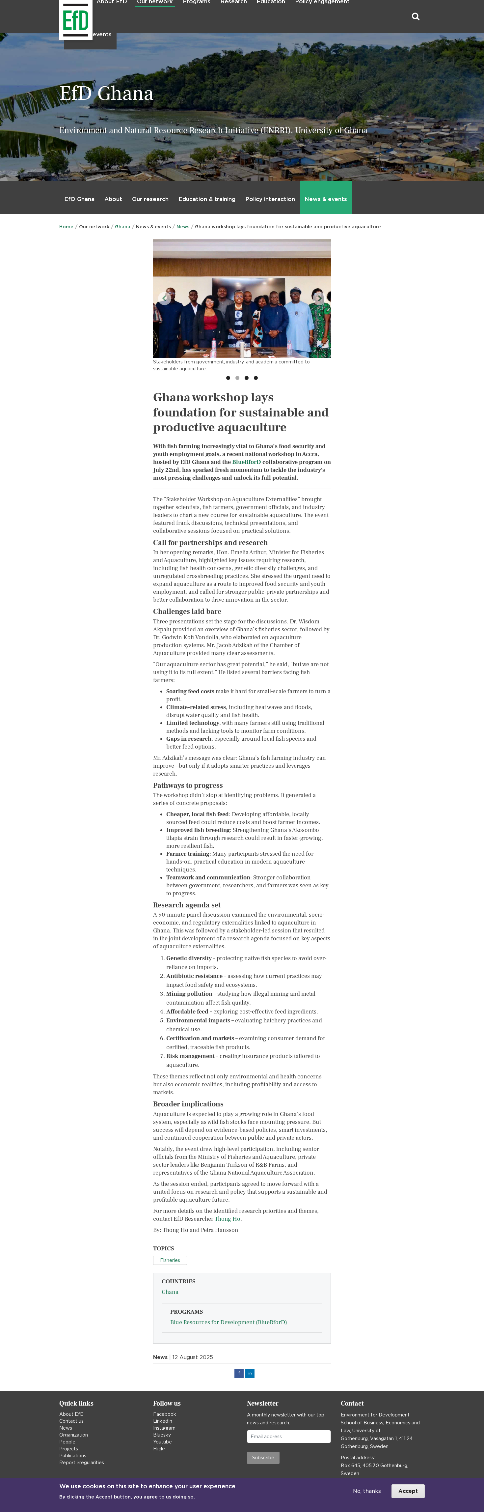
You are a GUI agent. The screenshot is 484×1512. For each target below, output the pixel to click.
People (67, 1441)
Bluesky (162, 1435)
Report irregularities (81, 1462)
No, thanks (367, 1491)
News (182, 226)
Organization (73, 1435)
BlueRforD (246, 462)
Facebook (164, 1414)
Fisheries (170, 1260)
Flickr (159, 1448)
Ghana (122, 226)
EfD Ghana (79, 199)
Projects (68, 1448)
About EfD (71, 1414)
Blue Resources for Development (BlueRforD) (228, 1322)
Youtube (162, 1441)
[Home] (60, 17)
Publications (72, 1455)
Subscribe (263, 1457)
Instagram (164, 1428)
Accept (408, 1491)
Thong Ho (227, 1219)
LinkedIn (162, 1421)
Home (66, 226)
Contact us (71, 1421)
